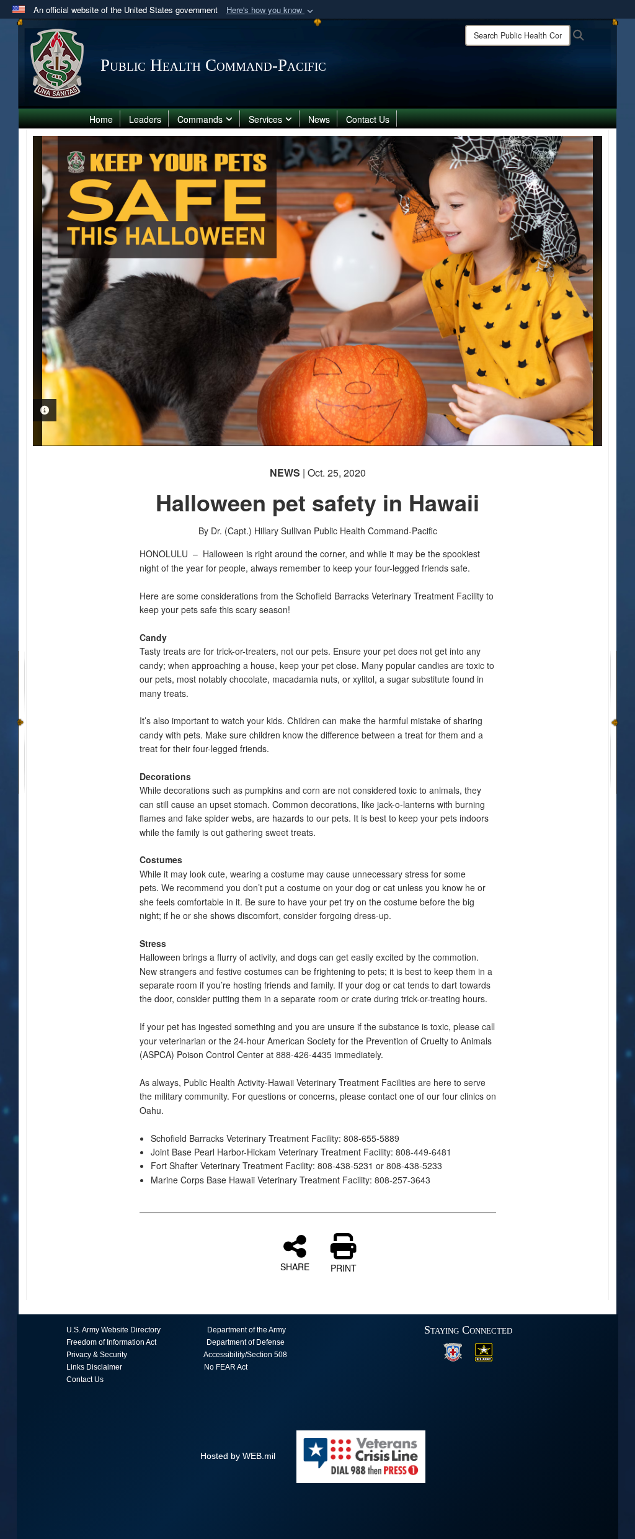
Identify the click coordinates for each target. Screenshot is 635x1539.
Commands (200, 119)
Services (265, 119)
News (319, 119)
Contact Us (367, 119)
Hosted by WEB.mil (237, 1456)
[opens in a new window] (452, 1352)
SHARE (294, 1266)
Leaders (145, 119)
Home (101, 119)
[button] (271, 10)
